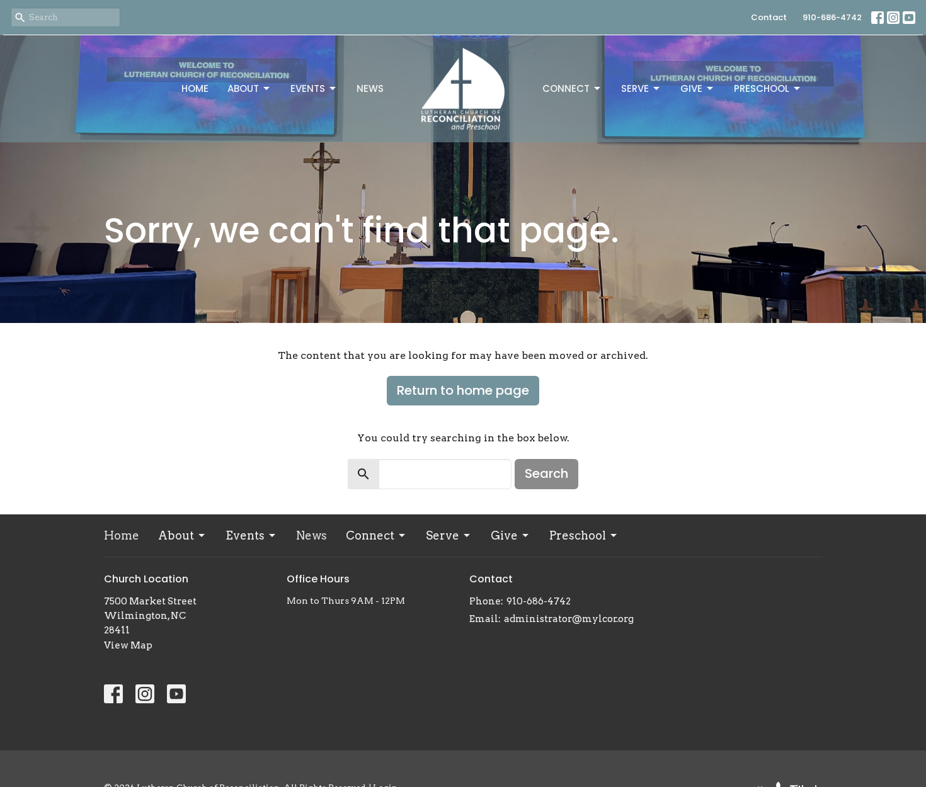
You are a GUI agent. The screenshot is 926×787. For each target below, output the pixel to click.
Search (546, 473)
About (243, 88)
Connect (566, 88)
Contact (769, 17)
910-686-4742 (832, 17)
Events (307, 88)
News (370, 88)
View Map (128, 645)
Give (691, 88)
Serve (635, 88)
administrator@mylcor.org (569, 619)
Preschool (761, 88)
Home (195, 88)
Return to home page (463, 390)
